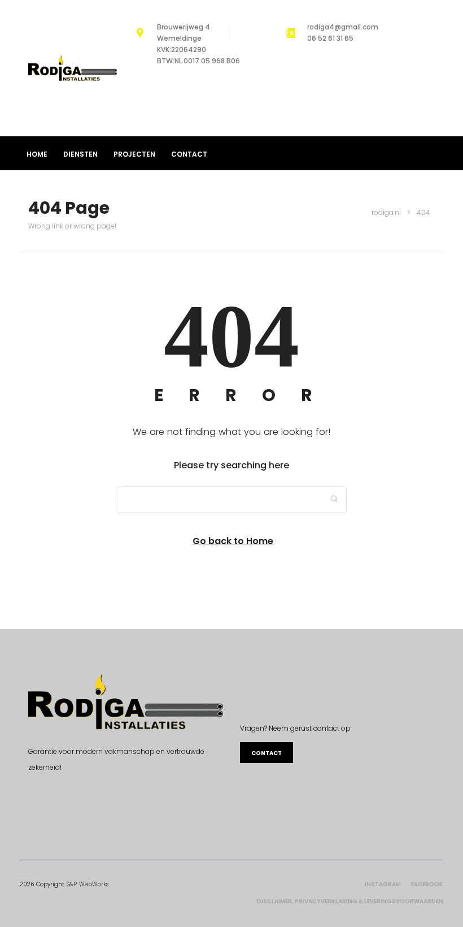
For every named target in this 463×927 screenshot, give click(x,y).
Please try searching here (231, 465)
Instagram (383, 884)
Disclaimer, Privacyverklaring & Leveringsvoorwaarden (350, 901)
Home (37, 154)
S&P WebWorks (87, 884)
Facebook (427, 884)
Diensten (80, 154)
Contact (189, 154)
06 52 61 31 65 (330, 38)
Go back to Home (233, 540)
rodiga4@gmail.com (342, 27)
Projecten (134, 154)
